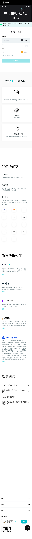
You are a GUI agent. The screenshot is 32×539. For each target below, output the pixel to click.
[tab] (16, 385)
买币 (12, 31)
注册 (24, 522)
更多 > (3, 274)
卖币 (19, 32)
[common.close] (28, 521)
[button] (16, 385)
